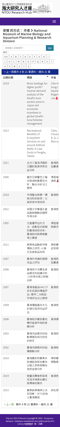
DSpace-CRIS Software (16, 418)
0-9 (5, 56)
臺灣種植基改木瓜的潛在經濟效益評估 (37, 308)
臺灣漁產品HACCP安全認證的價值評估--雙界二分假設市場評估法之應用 (37, 292)
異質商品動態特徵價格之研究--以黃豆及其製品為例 (37, 248)
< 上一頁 (9, 72)
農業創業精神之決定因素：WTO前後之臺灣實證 (37, 393)
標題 (29, 77)
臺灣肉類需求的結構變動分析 (37, 349)
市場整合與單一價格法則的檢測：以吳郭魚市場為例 (37, 198)
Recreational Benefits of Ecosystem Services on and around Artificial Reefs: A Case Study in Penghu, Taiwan (36, 143)
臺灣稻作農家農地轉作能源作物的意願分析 (37, 322)
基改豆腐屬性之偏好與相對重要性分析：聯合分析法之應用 (37, 182)
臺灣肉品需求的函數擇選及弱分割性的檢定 (37, 337)
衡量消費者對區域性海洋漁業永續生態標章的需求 (37, 379)
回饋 (40, 423)
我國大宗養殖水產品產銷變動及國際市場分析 (37, 212)
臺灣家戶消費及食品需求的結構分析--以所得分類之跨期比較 (37, 274)
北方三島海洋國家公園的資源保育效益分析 (37, 166)
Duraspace (48, 418)
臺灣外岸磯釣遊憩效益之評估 (37, 260)
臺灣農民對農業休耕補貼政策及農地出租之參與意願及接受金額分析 (37, 363)
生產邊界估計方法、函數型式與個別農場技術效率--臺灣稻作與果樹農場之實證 (37, 230)
